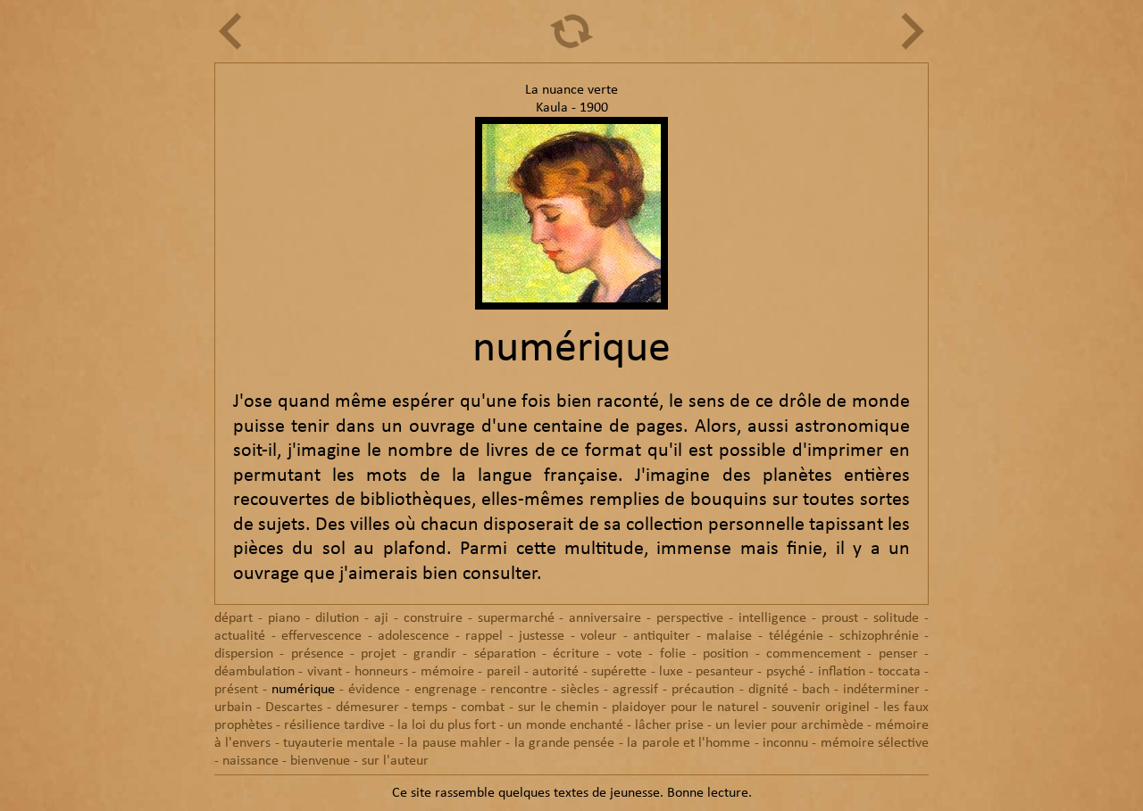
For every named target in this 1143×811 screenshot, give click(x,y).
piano (284, 618)
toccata (899, 672)
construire (433, 618)
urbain (233, 707)
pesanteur (725, 672)
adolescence (413, 636)
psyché (785, 672)
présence (317, 654)
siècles (580, 690)
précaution (703, 690)
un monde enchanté (564, 725)
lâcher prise (669, 725)
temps (429, 707)
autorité (555, 672)
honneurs (381, 672)
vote (629, 654)
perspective (689, 618)
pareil (504, 672)
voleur (598, 636)
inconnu (785, 743)
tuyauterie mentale (339, 743)
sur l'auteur (395, 761)
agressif (635, 690)
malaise (729, 636)
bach (816, 690)
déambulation (254, 672)
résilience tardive (334, 725)
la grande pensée (564, 743)
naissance (250, 761)
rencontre (518, 690)
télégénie (796, 636)
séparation (505, 654)
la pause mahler (454, 743)
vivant (324, 672)
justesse (541, 636)
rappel (484, 636)
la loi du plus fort (446, 725)
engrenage (445, 690)
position (725, 654)
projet (378, 654)
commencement (813, 654)
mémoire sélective (875, 743)
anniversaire (605, 618)
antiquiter (661, 636)
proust (840, 618)
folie (673, 654)
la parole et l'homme (688, 743)
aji (381, 618)
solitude (896, 618)
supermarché (516, 618)
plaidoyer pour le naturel (685, 707)
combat (483, 707)
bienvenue (320, 761)
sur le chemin (558, 707)
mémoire (447, 672)
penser (898, 654)
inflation (841, 672)
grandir (434, 654)
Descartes (293, 707)
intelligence (772, 618)
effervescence (321, 636)
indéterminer (881, 690)
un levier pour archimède (789, 725)
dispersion (243, 654)
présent (236, 690)
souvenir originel (821, 707)
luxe (671, 672)
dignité (768, 690)
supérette (619, 672)
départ (233, 618)
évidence (374, 690)
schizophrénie (879, 636)
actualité (239, 636)
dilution (337, 618)
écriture (576, 654)
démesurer (367, 707)
